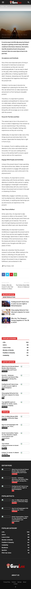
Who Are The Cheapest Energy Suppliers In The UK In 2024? (20, 320)
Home (2, 6)
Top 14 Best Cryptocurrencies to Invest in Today (10, 445)
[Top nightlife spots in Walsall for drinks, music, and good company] (25, 404)
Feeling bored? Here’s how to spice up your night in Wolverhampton (20, 304)
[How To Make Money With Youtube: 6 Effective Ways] (25, 418)
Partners (14, 582)
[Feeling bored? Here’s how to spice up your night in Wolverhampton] (6, 304)
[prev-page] (3, 327)
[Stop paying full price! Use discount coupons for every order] (6, 312)
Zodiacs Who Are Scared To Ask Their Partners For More (7, 287)
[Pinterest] (11, 274)
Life (6, 6)
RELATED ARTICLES (8, 294)
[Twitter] (7, 274)
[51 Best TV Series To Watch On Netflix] (25, 455)
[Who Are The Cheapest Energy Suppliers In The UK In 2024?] (6, 320)
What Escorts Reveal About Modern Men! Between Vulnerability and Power (10, 368)
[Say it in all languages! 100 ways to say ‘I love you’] (25, 427)
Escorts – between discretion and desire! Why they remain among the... (10, 377)
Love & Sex (4, 371)
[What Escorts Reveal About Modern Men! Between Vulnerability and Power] (25, 368)
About (24, 582)
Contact (15, 584)
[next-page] (5, 327)
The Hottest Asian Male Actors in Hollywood (22, 286)
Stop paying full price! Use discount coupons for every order (20, 312)
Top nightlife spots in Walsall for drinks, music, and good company (9, 403)
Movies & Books (5, 455)
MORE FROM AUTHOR (9, 297)
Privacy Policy (7, 582)
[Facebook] (3, 274)
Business (4, 419)
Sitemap (19, 582)
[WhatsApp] (15, 274)
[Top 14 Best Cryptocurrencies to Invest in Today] (25, 446)
